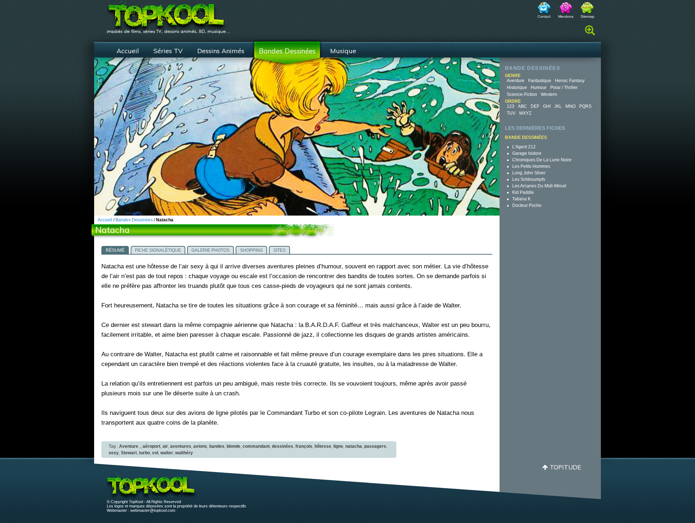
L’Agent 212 (524, 146)
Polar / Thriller (564, 87)
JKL (558, 106)
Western (549, 94)
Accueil (128, 51)
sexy (114, 452)
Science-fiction (522, 94)
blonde (233, 446)
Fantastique (539, 80)
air (165, 446)
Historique (517, 87)
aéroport (151, 446)
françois (303, 446)
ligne (338, 446)
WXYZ (525, 113)
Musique (343, 51)
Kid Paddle (523, 192)
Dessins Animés (220, 51)
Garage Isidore (527, 153)
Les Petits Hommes (531, 166)
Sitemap (587, 16)
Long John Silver (529, 172)
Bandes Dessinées (287, 51)
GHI (547, 106)
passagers (375, 446)
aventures (180, 446)
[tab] (115, 250)
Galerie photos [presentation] (210, 250)
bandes (216, 446)
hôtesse (323, 446)
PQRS (585, 106)
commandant (256, 446)
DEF (535, 106)
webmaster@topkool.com (152, 510)
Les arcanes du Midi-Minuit (539, 185)
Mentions (565, 16)
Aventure (516, 80)
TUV (511, 113)
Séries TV (168, 51)
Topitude (565, 467)
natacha (353, 446)
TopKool (168, 15)
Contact (544, 16)
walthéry (184, 452)
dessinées (282, 446)
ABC (522, 106)
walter (166, 452)
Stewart (129, 452)
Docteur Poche (527, 205)
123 (510, 106)
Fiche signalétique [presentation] (158, 250)
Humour (539, 87)
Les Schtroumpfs (528, 179)
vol (155, 452)
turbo (144, 452)
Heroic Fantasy (570, 80)
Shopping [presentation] (251, 250)
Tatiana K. (522, 198)
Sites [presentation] (279, 250)
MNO (570, 106)
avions (200, 446)
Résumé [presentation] (115, 250)
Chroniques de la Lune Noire (542, 159)
